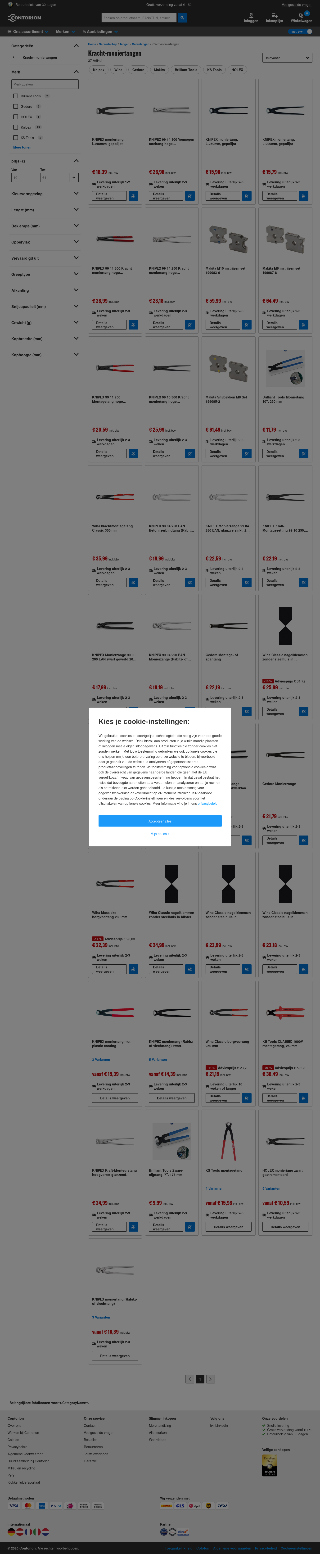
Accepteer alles (160, 821)
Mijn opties (160, 833)
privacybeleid (207, 803)
